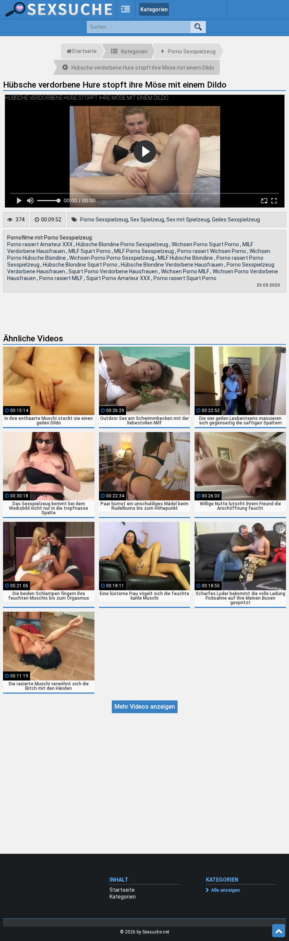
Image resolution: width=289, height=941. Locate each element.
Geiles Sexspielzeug (236, 220)
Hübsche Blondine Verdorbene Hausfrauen (172, 265)
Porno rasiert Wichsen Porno (212, 251)
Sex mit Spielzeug (188, 220)
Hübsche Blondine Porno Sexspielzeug (122, 244)
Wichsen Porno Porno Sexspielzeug (112, 258)
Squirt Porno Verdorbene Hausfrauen (113, 271)
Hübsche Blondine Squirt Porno (81, 265)
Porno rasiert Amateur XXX (40, 244)
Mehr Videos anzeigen (144, 706)
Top (278, 930)
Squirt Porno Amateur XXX (118, 278)
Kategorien (154, 9)
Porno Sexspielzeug (104, 220)
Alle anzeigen (225, 890)
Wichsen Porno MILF (185, 271)
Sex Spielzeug (147, 220)
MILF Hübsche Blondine (186, 258)
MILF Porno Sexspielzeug (144, 251)
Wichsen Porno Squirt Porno (206, 244)
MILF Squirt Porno (90, 251)
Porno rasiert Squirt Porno (185, 278)
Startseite (122, 890)
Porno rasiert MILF (61, 278)
